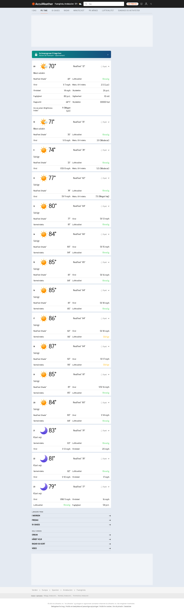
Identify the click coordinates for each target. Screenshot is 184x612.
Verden (35, 590)
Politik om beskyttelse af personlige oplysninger (82, 606)
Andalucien (67, 590)
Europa (45, 590)
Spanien (55, 590)
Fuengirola (81, 590)
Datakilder (127, 606)
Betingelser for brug (58, 606)
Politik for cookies (106, 606)
